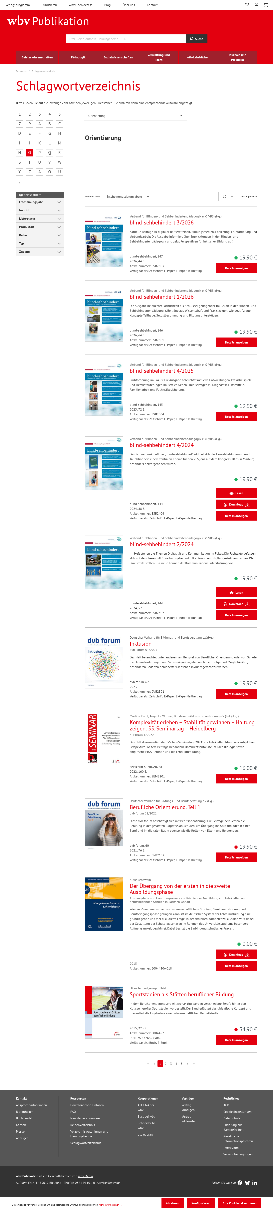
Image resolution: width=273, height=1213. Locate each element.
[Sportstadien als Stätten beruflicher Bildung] (104, 1012)
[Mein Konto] (256, 4)
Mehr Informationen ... (110, 1204)
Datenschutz (231, 1118)
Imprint (24, 210)
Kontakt (152, 5)
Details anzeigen (236, 268)
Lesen (239, 493)
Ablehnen (172, 1203)
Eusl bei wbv (146, 1116)
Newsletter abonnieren (86, 1118)
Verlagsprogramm (18, 5)
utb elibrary (145, 1134)
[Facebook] (239, 1183)
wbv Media (85, 1176)
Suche (199, 39)
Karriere (21, 1125)
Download (236, 504)
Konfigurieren (200, 1203)
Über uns (129, 5)
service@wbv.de (108, 1183)
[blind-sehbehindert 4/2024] (104, 463)
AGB (226, 1105)
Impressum (231, 1148)
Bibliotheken (24, 1112)
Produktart (26, 227)
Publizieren (49, 5)
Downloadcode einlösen (87, 1105)
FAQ (73, 1112)
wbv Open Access (80, 5)
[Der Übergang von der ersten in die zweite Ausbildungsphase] (104, 904)
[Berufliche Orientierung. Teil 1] (104, 825)
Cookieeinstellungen (237, 1112)
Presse (20, 1131)
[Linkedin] (253, 1183)
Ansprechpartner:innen (31, 1105)
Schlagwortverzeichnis (85, 1143)
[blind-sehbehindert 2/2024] (104, 562)
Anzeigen (22, 1138)
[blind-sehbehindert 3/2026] (104, 240)
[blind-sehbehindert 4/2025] (104, 389)
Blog (107, 5)
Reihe (23, 235)
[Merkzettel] (247, 4)
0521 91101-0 (85, 1183)
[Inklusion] (104, 661)
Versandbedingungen (238, 1154)
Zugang (24, 251)
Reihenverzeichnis (82, 1125)
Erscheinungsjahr (31, 202)
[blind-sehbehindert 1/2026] (104, 315)
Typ (21, 243)
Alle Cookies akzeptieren (240, 1203)
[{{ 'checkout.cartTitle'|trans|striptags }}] (266, 4)
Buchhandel (24, 1118)
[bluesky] (246, 1183)
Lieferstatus (27, 218)
